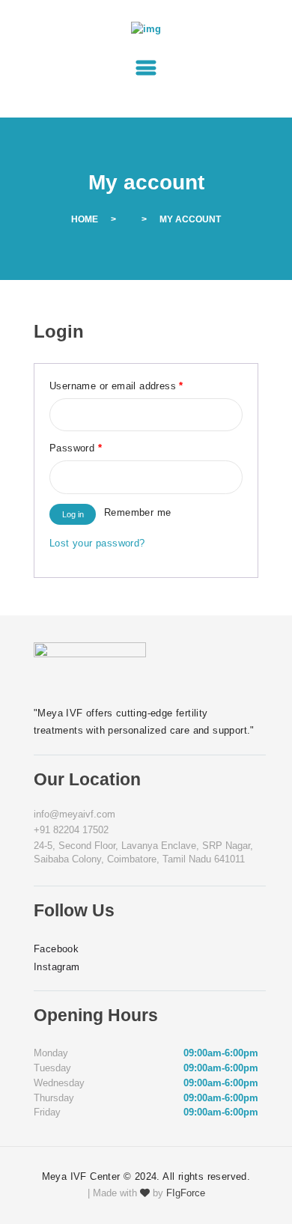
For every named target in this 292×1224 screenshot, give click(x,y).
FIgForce (185, 1193)
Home (84, 219)
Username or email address (116, 386)
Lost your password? (97, 543)
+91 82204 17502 (71, 829)
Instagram (57, 966)
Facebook (56, 948)
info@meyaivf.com (74, 814)
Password (75, 448)
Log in (73, 514)
